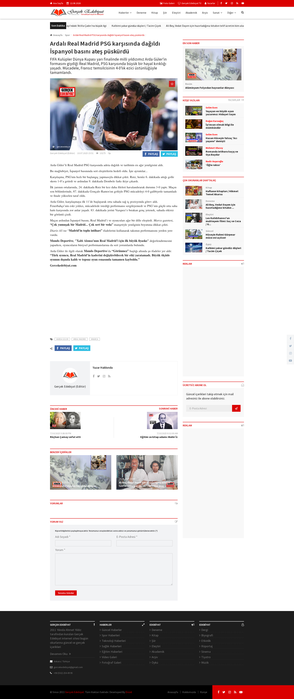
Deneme (141, 12)
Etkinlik (206, 641)
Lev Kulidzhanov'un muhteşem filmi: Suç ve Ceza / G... (223, 221)
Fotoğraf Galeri (111, 662)
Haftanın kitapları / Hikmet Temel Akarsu (222, 192)
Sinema (206, 652)
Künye (203, 692)
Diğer (230, 12)
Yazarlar (211, 3)
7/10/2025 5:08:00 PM (60, 433)
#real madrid (79, 339)
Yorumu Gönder (66, 592)
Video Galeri (109, 657)
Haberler (124, 12)
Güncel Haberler (112, 630)
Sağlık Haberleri (111, 646)
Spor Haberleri (111, 635)
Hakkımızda (189, 692)
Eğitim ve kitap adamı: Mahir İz (159, 437)
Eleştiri (176, 12)
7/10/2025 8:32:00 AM (167, 433)
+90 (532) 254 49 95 (63, 672)
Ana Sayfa (58, 3)
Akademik (191, 12)
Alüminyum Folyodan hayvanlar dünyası (74, 485)
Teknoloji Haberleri (114, 641)
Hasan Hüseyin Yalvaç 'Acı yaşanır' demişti (221, 139)
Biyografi (207, 635)
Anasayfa (57, 35)
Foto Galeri (169, 3)
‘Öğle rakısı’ (213, 165)
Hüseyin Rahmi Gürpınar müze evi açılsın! (220, 236)
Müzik (205, 662)
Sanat (216, 12)
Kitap (154, 12)
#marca (94, 339)
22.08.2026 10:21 (61, 482)
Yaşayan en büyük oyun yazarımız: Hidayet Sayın (221, 112)
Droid (129, 692)
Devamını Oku (59, 654)
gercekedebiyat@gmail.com (68, 667)
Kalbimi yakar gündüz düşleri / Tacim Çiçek (120, 25)
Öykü (155, 662)
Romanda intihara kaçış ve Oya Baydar (222, 153)
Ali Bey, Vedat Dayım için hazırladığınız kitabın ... (220, 206)
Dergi (204, 630)
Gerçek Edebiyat (74, 692)
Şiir (165, 12)
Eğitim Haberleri (112, 652)
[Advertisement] (114, 303)
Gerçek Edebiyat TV (191, 3)
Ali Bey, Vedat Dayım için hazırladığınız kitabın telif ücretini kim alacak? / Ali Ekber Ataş (200, 25)
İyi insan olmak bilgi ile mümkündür (220, 126)
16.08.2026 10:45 (127, 478)
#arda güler (62, 339)
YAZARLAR (234, 100)
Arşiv (205, 12)
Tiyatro (206, 657)
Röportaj (207, 646)
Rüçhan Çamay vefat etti (65, 437)
